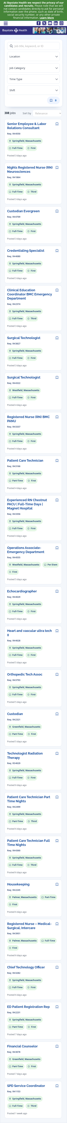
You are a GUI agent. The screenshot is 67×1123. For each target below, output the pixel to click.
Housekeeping (18, 884)
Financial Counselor (22, 1046)
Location (14, 56)
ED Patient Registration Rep (28, 1007)
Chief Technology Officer (26, 967)
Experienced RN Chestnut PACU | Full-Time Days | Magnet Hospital (27, 504)
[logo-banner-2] (34, 28)
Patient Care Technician (25, 460)
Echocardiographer (22, 591)
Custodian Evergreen (23, 211)
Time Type (15, 79)
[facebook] (39, 23)
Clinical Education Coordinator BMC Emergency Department (29, 294)
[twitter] (44, 23)
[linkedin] (56, 23)
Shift (12, 90)
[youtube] (50, 23)
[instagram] (61, 23)
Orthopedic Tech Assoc (24, 674)
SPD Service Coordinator (26, 1086)
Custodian (15, 714)
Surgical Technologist (23, 338)
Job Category (17, 68)
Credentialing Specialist (25, 250)
